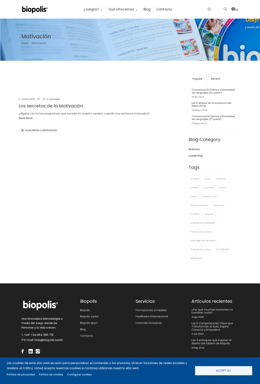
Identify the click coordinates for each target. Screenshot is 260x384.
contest (195, 178)
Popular (198, 79)
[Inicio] (35, 9)
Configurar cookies (79, 374)
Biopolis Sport (89, 323)
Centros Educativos (201, 231)
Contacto (164, 9)
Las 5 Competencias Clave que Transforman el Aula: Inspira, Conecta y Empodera (212, 326)
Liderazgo (219, 205)
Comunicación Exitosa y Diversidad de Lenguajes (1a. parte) (213, 91)
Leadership (196, 156)
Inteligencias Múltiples (203, 222)
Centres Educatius (201, 249)
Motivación (197, 258)
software (220, 178)
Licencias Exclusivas (149, 323)
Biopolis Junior (89, 316)
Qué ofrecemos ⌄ (123, 9)
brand (222, 187)
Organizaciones (199, 205)
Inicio (25, 43)
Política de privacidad (21, 374)
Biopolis (209, 214)
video (194, 196)
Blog (147, 9)
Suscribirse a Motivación (41, 130)
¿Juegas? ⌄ (93, 9)
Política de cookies (51, 374)
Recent (215, 79)
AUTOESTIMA (222, 249)
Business (194, 149)
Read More (26, 118)
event (207, 178)
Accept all (223, 370)
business (209, 187)
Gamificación (209, 196)
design (194, 187)
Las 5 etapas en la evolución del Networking (211, 104)
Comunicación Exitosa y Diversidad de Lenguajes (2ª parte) (213, 117)
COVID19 (195, 214)
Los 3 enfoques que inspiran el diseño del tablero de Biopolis (211, 342)
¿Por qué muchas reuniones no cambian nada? (212, 311)
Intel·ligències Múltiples (203, 240)
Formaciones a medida (151, 310)
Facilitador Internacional (152, 316)
